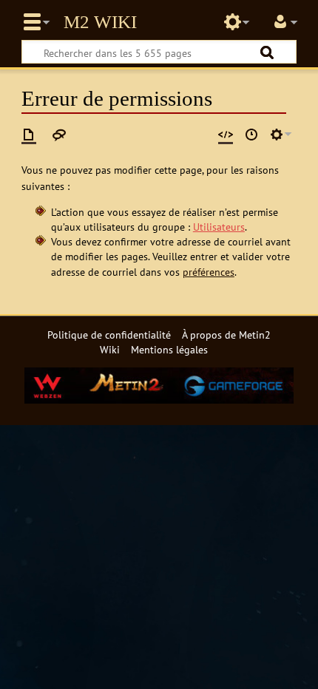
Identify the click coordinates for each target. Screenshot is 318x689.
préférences (208, 272)
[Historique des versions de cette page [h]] (251, 134)
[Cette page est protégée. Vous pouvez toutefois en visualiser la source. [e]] (225, 134)
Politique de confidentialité (109, 334)
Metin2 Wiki (100, 22)
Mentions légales (169, 349)
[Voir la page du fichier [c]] (28, 134)
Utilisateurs (219, 227)
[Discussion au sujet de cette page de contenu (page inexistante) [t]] (59, 134)
